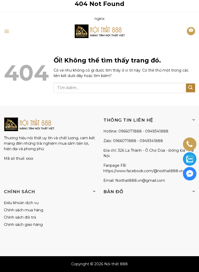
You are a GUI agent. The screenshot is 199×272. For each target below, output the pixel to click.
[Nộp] (190, 87)
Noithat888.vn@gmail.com (140, 180)
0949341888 (156, 131)
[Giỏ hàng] (191, 31)
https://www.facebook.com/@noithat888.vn (143, 171)
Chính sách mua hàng (23, 210)
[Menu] (6, 31)
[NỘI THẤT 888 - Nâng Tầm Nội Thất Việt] (99, 31)
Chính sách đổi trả (20, 217)
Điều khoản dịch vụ (21, 202)
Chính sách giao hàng (23, 224)
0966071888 (130, 131)
